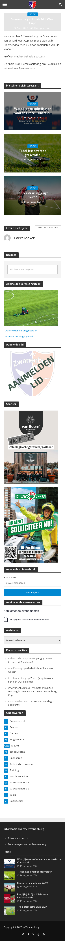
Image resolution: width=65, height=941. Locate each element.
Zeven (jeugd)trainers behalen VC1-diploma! (30, 660)
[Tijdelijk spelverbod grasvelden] (9, 875)
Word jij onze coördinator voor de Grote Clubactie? (32, 111)
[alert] (32, 619)
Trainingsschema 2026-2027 (32, 906)
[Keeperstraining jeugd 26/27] (9, 887)
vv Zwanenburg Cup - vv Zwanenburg (29, 687)
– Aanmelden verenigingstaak (20, 330)
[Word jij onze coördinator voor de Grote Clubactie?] (9, 863)
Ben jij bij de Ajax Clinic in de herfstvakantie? (32, 896)
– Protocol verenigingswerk (19, 336)
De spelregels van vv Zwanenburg (27, 844)
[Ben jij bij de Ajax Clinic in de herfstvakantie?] (9, 898)
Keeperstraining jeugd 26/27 (32, 195)
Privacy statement (18, 838)
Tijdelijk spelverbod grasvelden (32, 153)
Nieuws (32, 14)
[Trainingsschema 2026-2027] (9, 910)
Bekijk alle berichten (48, 227)
